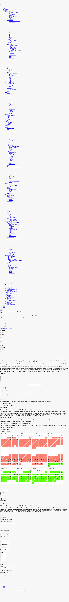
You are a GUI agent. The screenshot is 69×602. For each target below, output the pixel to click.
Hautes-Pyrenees (10, 145)
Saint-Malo (11, 71)
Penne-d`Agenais (12, 47)
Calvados (8, 184)
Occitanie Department (10, 128)
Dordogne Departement (13, 32)
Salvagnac (11, 179)
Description (5, 323)
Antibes (10, 225)
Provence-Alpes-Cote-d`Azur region (13, 222)
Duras (10, 46)
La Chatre (10, 99)
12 (1, 441)
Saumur (8, 196)
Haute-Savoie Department (13, 267)
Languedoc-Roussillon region (12, 291)
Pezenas (10, 158)
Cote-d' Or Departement (13, 85)
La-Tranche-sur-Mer (12, 205)
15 (8, 441)
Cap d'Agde (11, 155)
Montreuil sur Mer (12, 217)
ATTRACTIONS (6, 388)
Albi (10, 175)
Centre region (9, 94)
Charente (8, 13)
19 (61, 441)
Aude (8, 130)
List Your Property (6, 9)
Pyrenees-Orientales (10, 166)
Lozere (8, 165)
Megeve (10, 271)
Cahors (10, 163)
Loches (10, 104)
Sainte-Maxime (11, 246)
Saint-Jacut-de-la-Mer (12, 66)
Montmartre (11, 111)
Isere (8, 274)
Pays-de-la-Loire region (11, 195)
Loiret (8, 107)
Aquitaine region (10, 287)
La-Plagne (11, 281)
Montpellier (11, 157)
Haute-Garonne (9, 144)
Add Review (10, 328)
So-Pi (10, 112)
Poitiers (10, 59)
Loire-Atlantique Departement (14, 198)
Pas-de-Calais (9, 214)
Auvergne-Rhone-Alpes (9, 255)
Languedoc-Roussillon (8, 290)
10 (12, 439)
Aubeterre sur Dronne (12, 16)
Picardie (6, 301)
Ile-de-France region (10, 126)
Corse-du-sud (9, 123)
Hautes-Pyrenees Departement (14, 146)
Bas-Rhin (8, 118)
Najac (10, 136)
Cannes (10, 227)
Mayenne (8, 202)
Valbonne (10, 234)
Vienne (8, 54)
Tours (10, 105)
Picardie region (9, 302)
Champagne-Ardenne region (12, 289)
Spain (4, 306)
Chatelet (10, 110)
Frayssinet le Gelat (12, 164)
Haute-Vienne (9, 42)
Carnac (10, 76)
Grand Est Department (11, 115)
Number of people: (3, 544)
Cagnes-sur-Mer (12, 226)
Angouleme (11, 15)
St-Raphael (11, 249)
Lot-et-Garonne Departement (14, 45)
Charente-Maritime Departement (14, 21)
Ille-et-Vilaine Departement (13, 69)
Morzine (10, 272)
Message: (2, 552)
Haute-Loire (9, 265)
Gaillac (10, 177)
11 (14, 439)
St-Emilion (11, 41)
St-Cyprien (11, 172)
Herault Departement (12, 152)
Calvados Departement (13, 185)
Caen (10, 186)
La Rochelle (11, 23)
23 (17, 446)
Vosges (8, 120)
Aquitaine (6, 286)
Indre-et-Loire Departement (13, 102)
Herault (8, 151)
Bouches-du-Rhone (10, 237)
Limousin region (10, 293)
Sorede (10, 171)
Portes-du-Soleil (12, 273)
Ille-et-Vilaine (9, 68)
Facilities (4, 324)
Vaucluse (8, 251)
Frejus (10, 244)
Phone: (1, 541)
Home (4, 8)
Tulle (10, 28)
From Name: (2, 536)
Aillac (10, 33)
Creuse (8, 29)
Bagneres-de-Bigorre (12, 147)
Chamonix (11, 269)
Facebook (4, 588)
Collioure (10, 169)
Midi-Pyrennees (7, 296)
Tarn (7, 173)
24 (19, 446)
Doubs (8, 210)
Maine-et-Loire (9, 201)
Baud (10, 74)
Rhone (8, 278)
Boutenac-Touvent (12, 22)
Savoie (8, 279)
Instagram (4, 586)
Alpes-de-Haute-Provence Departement (15, 260)
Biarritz (10, 51)
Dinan (10, 63)
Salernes (10, 247)
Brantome (10, 35)
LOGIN (1, 312)
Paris (8, 108)
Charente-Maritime (10, 20)
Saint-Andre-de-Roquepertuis (14, 140)
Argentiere (11, 268)
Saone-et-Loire (9, 88)
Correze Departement (12, 27)
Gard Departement (12, 138)
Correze (8, 26)
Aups (10, 242)
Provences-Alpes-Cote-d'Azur (10, 221)
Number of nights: (3, 549)
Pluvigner (10, 79)
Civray (10, 57)
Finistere (8, 67)
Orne (8, 192)
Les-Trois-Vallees (12, 282)
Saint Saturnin (11, 254)
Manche (8, 188)
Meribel (10, 283)
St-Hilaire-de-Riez (12, 206)
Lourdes (10, 149)
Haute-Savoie (9, 266)
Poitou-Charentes (8, 303)
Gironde (8, 39)
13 (41, 441)
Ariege (8, 129)
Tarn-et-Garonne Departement (14, 181)
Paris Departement (12, 109)
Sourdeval (11, 191)
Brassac (10, 182)
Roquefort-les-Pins (12, 233)
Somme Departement (12, 219)
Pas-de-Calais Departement (13, 215)
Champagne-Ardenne (8, 288)
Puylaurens (11, 178)
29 (8, 446)
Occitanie (6, 127)
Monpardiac (11, 143)
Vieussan (10, 160)
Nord (8, 213)
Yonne (8, 91)
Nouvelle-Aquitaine (8, 11)
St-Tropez (10, 250)
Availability (5, 325)
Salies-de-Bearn (11, 53)
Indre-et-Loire (9, 101)
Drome (8, 264)
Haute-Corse (9, 124)
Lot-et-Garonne (9, 44)
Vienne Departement (12, 55)
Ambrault (10, 98)
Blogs (4, 307)
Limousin (6, 292)
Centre (6, 92)
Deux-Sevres (9, 30)
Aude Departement (12, 131)
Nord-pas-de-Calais (8, 298)
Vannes (10, 81)
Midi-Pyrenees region (10, 297)
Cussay (10, 103)
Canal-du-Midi (11, 154)
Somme (8, 218)
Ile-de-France (7, 125)
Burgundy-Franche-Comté (9, 82)
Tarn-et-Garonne (10, 180)
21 (8, 461)
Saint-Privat (11, 159)
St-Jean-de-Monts (12, 207)
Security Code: (3, 564)
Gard (8, 137)
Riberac (10, 37)
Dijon (10, 86)
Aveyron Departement (13, 135)
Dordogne (8, 31)
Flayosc (10, 243)
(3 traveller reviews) (4, 328)
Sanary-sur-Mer (11, 248)
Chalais (10, 17)
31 (12, 446)
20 (6, 461)
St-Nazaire (11, 200)
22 (10, 461)
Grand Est (6, 114)
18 (14, 441)
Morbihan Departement (13, 73)
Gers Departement (12, 142)
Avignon (10, 253)
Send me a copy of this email (7, 570)
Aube (8, 117)
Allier (8, 258)
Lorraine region (9, 295)
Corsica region (9, 122)
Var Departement (12, 241)
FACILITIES (5, 386)
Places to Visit (5, 10)
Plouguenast (11, 64)
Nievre (8, 87)
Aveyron (8, 134)
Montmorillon (11, 58)
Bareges (10, 148)
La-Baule (10, 199)
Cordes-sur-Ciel (11, 176)
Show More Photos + (34, 384)
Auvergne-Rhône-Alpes (11, 256)
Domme (10, 36)
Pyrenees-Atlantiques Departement (15, 50)
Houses (39, 313)
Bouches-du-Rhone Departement (14, 238)
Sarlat (10, 38)
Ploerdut (10, 78)
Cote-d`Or (8, 84)
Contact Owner (3, 321)
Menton (10, 230)
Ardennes (8, 116)
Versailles (10, 113)
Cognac (10, 18)
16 (10, 441)
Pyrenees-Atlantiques (10, 49)
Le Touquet (11, 216)
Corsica (6, 121)
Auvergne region (10, 257)
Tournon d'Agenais (12, 48)
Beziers (10, 153)
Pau (9, 52)
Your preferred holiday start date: (6, 547)
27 (41, 446)
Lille (7, 299)
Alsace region (9, 285)
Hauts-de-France (7, 208)
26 (1, 446)
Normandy (6, 183)
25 (21, 446)
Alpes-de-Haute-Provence (11, 259)
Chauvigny (11, 56)
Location (4, 326)
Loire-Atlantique (10, 197)
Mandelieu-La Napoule (13, 229)
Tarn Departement (12, 174)
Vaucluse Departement (13, 252)
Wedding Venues (5, 305)
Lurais (10, 100)
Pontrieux (10, 65)
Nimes (10, 139)
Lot (7, 161)
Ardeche (8, 262)
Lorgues (10, 245)
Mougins (10, 231)
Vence (10, 235)
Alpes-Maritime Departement (14, 224)
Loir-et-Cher (9, 106)
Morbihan (8, 72)
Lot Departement (12, 162)
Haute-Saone (9, 211)
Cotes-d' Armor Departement (14, 62)
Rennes (10, 70)
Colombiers (11, 156)
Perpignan (11, 170)
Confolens (11, 19)
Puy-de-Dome (9, 277)
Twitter (4, 587)
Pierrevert (10, 261)
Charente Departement (13, 14)
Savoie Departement (12, 280)
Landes (8, 43)
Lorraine (6, 294)
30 (10, 446)
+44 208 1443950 (3, 575)
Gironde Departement (12, 40)
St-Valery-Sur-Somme (13, 220)
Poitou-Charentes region (11, 304)
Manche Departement (12, 189)
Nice (10, 232)
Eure (8, 187)
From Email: (2, 539)
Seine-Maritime (9, 193)
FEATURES (5, 387)
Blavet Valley (11, 75)
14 (6, 441)
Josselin (10, 77)
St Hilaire (8, 93)
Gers (8, 141)
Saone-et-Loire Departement (14, 89)
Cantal (8, 263)
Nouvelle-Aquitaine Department (12, 12)
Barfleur (10, 190)
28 (6, 446)
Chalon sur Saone (12, 90)
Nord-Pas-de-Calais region (11, 300)
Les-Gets (10, 270)
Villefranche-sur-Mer (12, 236)
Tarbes (10, 150)
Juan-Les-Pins (11, 228)
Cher (8, 95)
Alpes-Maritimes (10, 223)
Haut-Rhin (9, 119)
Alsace (6, 284)
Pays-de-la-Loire (7, 194)
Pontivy (10, 80)
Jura (7, 212)
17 (12, 441)
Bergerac (10, 34)
